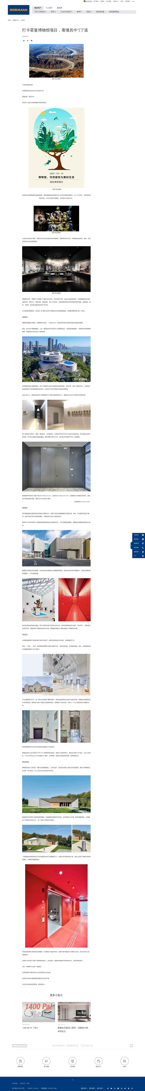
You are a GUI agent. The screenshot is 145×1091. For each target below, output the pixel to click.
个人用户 (49, 8)
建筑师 (59, 8)
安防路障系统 (114, 12)
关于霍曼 (95, 1)
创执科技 (22, 1083)
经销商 (102, 1)
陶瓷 (28, 1083)
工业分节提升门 (66, 12)
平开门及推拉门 (40, 12)
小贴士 (23, 20)
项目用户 (37, 8)
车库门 (53, 12)
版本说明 (100, 1088)
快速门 (88, 12)
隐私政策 (83, 1088)
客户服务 (108, 1)
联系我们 (127, 1)
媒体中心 (116, 1)
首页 (9, 20)
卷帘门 (79, 12)
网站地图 (91, 1088)
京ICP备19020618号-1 (18, 1088)
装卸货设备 (100, 12)
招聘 (122, 1)
